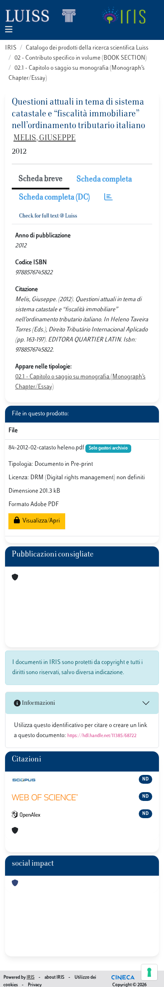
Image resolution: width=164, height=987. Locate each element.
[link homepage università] (123, 15)
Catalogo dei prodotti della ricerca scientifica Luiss (87, 48)
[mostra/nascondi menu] (9, 30)
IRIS (10, 48)
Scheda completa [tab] (104, 180)
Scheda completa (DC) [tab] (54, 198)
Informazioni (38, 703)
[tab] (108, 198)
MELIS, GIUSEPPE (44, 138)
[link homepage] (44, 15)
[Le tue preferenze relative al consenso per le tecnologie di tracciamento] (149, 972)
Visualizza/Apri (40, 521)
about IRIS (54, 977)
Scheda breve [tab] (41, 179)
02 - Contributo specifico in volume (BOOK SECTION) (80, 58)
